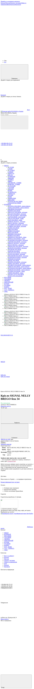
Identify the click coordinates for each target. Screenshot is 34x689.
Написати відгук (6, 406)
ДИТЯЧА (7, 280)
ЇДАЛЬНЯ (7, 285)
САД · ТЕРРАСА (9, 290)
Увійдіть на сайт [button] (5, 439)
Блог (9, 4)
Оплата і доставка (15, 3)
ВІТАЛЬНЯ (7, 277)
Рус (5, 62)
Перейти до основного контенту (10, 1)
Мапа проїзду (5, 619)
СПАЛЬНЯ (7, 279)
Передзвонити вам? (6, 587)
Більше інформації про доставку (10, 482)
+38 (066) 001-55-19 (6, 143)
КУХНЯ (6, 283)
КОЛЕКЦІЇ (7, 204)
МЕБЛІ (6, 165)
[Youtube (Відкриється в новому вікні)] (14, 57)
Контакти (18, 4)
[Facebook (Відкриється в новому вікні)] (14, 44)
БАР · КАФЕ (8, 288)
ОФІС (6, 291)
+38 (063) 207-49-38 (6, 145)
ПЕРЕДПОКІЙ (8, 282)
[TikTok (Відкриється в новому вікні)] (14, 31)
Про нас (7, 3)
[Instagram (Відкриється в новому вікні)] (14, 18)
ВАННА (6, 287)
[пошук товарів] (14, 122)
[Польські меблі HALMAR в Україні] (9, 507)
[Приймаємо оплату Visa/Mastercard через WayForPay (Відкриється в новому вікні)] (17, 513)
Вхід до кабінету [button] (9, 556)
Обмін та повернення (10, 562)
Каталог (3, 3)
